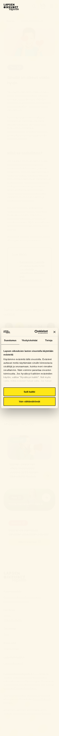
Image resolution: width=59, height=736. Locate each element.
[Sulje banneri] (54, 332)
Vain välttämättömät (29, 401)
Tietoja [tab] (48, 340)
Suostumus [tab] (10, 340)
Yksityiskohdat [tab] (29, 340)
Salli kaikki (29, 391)
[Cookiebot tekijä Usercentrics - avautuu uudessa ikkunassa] (36, 332)
